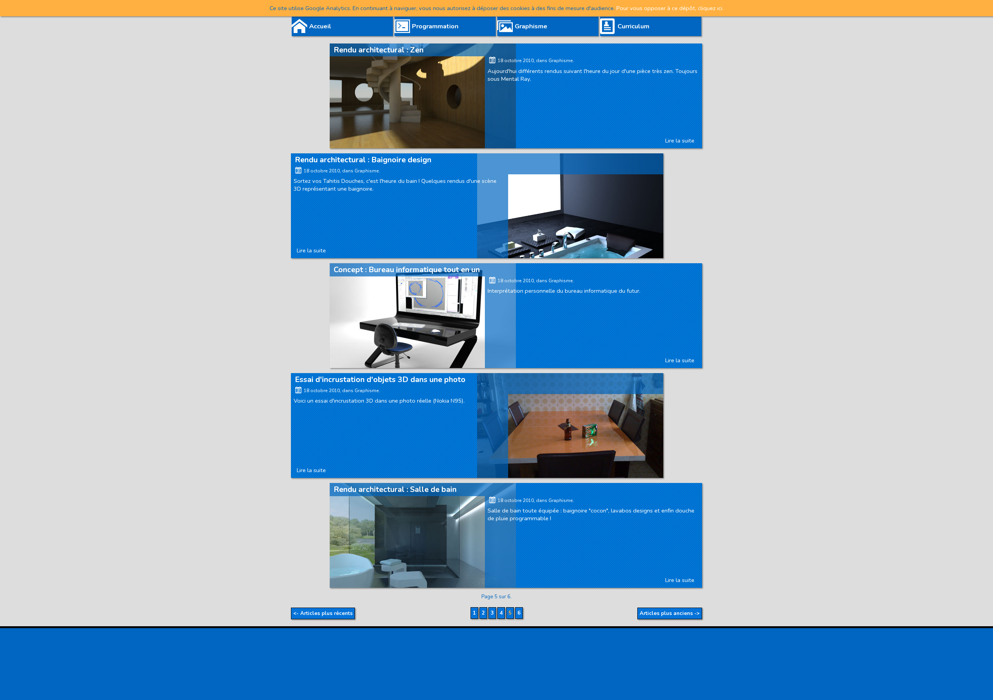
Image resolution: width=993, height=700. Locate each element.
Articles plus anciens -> (670, 613)
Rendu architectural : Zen (379, 50)
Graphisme (560, 60)
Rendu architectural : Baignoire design (363, 160)
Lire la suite (679, 140)
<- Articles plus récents (323, 613)
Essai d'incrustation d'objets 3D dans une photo (380, 379)
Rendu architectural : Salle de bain (395, 489)
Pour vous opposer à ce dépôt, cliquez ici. (669, 8)
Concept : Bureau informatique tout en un (407, 269)
